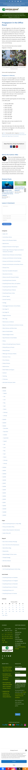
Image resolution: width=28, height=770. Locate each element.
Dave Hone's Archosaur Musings (10, 541)
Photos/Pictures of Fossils (8, 347)
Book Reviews (6, 243)
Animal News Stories (7, 237)
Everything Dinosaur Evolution (9, 280)
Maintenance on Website (8, 321)
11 (19, 607)
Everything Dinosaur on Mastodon (10, 583)
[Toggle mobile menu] (25, 9)
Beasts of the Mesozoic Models (10, 240)
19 (23, 609)
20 (2, 611)
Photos (11, 136)
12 (23, 607)
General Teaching (6, 299)
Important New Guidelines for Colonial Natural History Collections (7, 694)
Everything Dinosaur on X (8, 590)
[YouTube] (8, 656)
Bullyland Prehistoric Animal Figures (11, 246)
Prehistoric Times (6, 356)
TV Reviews (5, 379)
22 (9, 611)
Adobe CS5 (5, 234)
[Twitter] (4, 656)
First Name (17, 672)
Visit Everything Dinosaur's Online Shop (11, 569)
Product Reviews (6, 363)
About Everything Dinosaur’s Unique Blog (12, 523)
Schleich (5, 372)
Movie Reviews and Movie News (10, 328)
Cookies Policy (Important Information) (11, 530)
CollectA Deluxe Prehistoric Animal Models (12, 254)
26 (23, 611)
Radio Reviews (6, 366)
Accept (14, 761)
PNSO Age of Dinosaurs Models (9, 353)
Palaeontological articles (8, 334)
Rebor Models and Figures (8, 369)
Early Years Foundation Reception (10, 270)
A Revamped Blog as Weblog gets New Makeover (20, 188)
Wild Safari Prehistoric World (9, 382)
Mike (4, 133)
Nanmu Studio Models (8, 331)
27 (2, 613)
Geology (4, 302)
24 (16, 611)
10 (16, 607)
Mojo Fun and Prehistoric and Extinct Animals (13, 325)
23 (13, 611)
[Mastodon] (10, 656)
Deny (14, 765)
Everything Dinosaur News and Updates (11, 283)
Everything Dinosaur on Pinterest (10, 587)
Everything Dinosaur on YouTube (10, 593)
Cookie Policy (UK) (7, 533)
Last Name (17, 678)
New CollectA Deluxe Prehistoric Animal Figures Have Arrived (7, 669)
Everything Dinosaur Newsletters (10, 286)
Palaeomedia (5, 551)
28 (6, 613)
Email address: (18, 666)
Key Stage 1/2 (6, 309)
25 (19, 611)
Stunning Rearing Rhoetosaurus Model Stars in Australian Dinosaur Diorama (7, 685)
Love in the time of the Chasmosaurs (11, 544)
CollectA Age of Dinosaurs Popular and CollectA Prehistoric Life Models (13, 250)
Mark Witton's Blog (7, 548)
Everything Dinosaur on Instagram (10, 580)
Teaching (5, 376)
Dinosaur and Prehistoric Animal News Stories (13, 264)
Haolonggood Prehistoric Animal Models (11, 305)
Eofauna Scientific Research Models (11, 277)
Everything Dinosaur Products (9, 289)
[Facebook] (2, 656)
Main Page (8, 136)
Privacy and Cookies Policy (8, 526)
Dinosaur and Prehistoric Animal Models (12, 261)
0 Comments (16, 136)
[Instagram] (2, 658)
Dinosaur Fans (6, 267)
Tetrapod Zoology (6, 557)
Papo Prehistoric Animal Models (10, 337)
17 (16, 609)
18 (19, 609)
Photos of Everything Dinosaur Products (11, 344)
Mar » (6, 615)
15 (9, 609)
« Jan (3, 615)
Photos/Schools (6, 350)
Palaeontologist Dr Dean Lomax (10, 554)
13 (2, 609)
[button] (26, 750)
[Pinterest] (6, 656)
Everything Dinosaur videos (9, 293)
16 (7, 636)
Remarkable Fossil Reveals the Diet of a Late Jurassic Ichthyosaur (7, 676)
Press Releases (6, 360)
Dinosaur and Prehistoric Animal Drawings (12, 258)
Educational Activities (9, 134)
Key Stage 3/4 (6, 312)
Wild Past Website (7, 560)
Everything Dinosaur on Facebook (10, 577)
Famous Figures (6, 296)
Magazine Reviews (7, 315)
